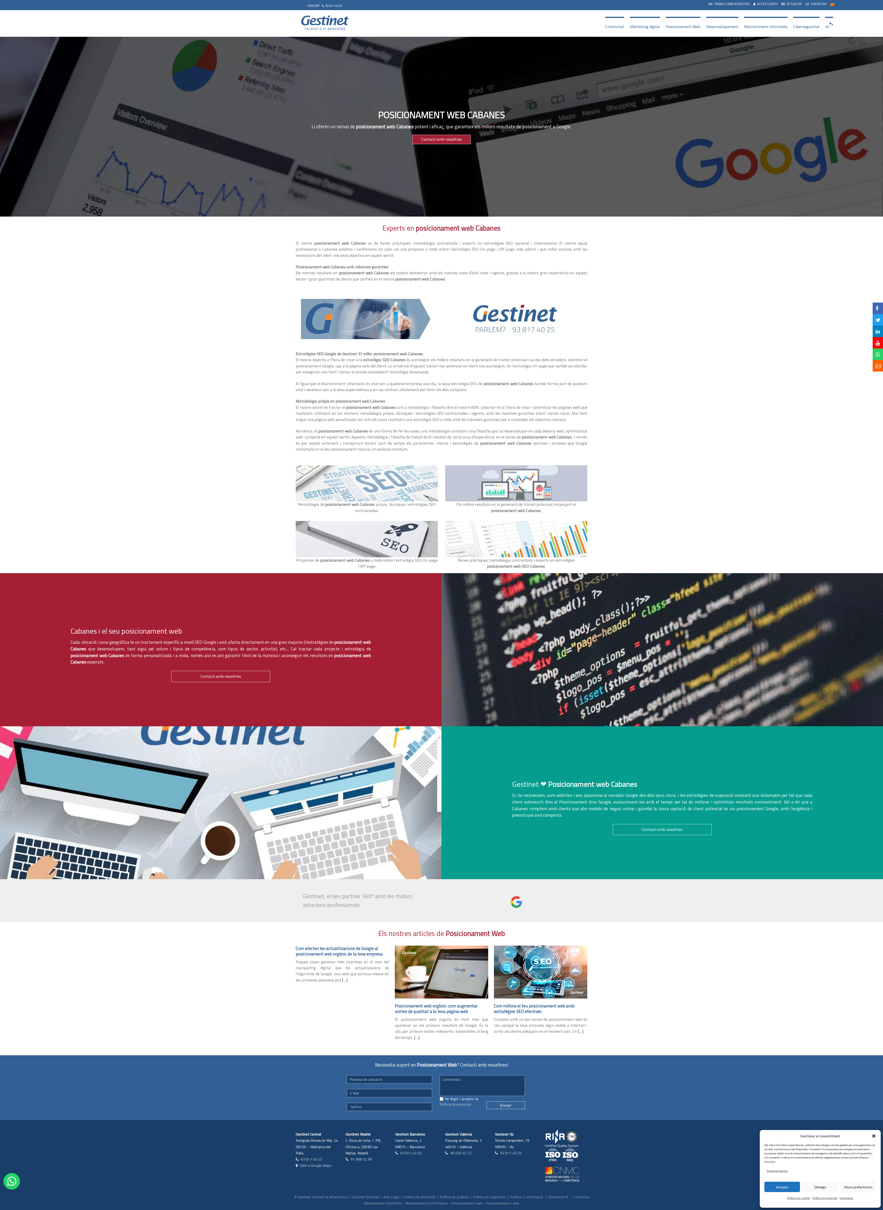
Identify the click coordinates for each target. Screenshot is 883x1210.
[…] (344, 980)
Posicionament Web (683, 26)
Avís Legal (391, 1197)
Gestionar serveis (777, 1171)
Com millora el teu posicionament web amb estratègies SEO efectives (534, 1008)
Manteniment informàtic (766, 26)
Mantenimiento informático (426, 1203)
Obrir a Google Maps (315, 1165)
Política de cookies (798, 1198)
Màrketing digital (645, 26)
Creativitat (614, 26)
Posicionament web (467, 1203)
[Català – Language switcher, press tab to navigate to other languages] (832, 4)
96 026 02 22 (461, 1153)
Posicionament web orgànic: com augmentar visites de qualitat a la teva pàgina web (436, 1008)
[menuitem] (729, 4)
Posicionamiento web (502, 1203)
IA (827, 26)
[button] (874, 1136)
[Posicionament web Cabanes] (364, 319)
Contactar (581, 1197)
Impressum (846, 1198)
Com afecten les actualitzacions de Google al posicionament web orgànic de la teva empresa (339, 951)
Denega (820, 1187)
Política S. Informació (526, 1197)
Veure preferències (858, 1187)
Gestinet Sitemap (365, 1197)
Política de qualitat (454, 1197)
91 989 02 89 (361, 1159)
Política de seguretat (489, 1197)
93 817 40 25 (333, 5)
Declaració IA (558, 1197)
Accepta (782, 1187)
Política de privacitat (824, 1198)
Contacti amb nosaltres (441, 139)
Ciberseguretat (806, 26)
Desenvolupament (722, 26)
